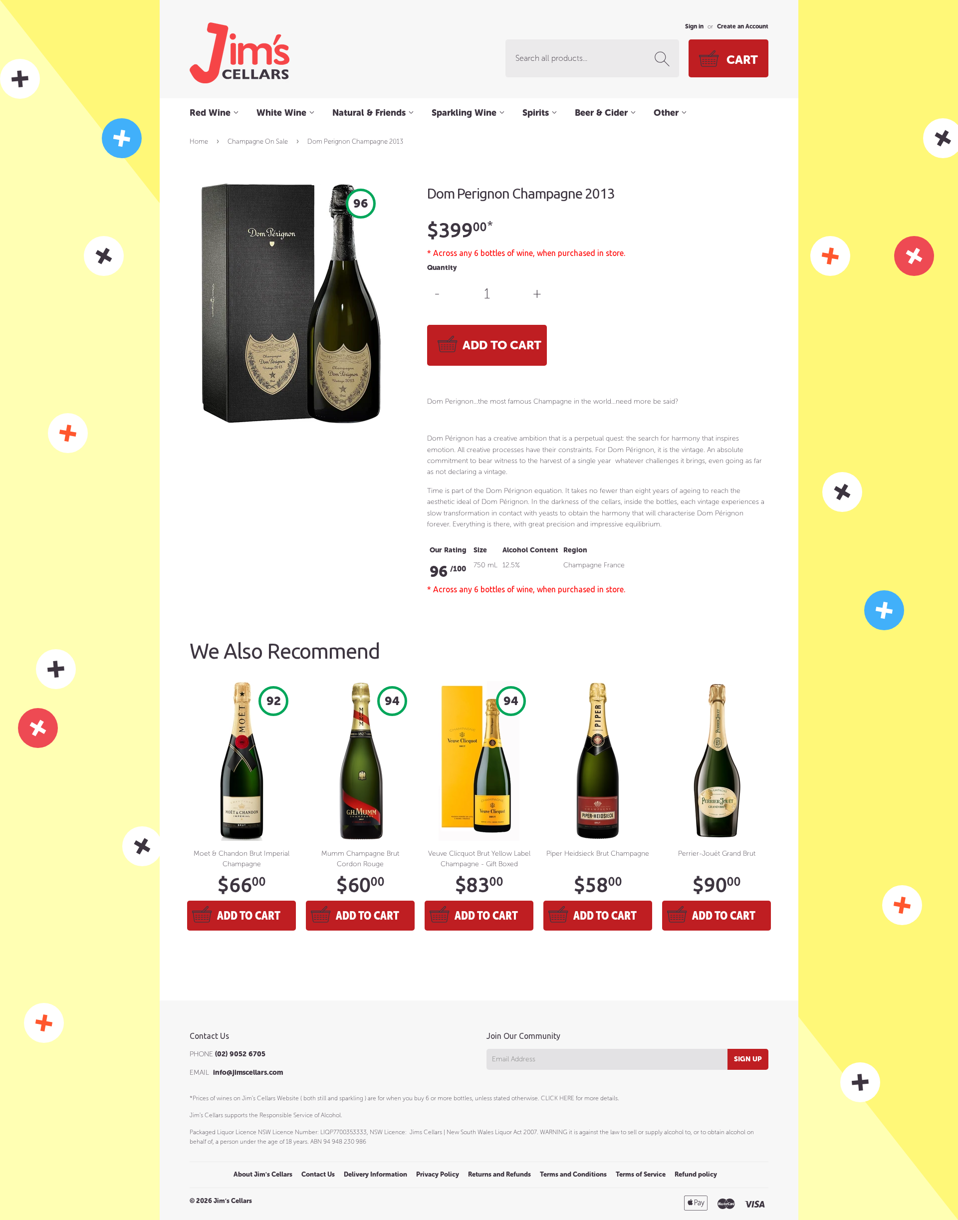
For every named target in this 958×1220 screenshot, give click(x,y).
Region (575, 550)
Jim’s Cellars (233, 1201)
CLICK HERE (557, 1098)
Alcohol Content (530, 550)
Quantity (442, 267)
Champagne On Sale (258, 141)
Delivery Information (375, 1174)
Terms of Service (641, 1174)
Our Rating (448, 550)
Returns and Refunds (499, 1174)
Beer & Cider (602, 112)
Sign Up (748, 1059)
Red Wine (211, 112)
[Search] (664, 58)
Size (480, 550)
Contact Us (318, 1174)
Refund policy (696, 1174)
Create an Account (742, 26)
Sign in (694, 26)
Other (667, 112)
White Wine (282, 112)
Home (199, 141)
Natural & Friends (370, 112)
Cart (742, 59)
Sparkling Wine (465, 112)
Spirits (536, 112)
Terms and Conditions (573, 1174)
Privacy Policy (437, 1174)
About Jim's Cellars (263, 1174)
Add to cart (248, 915)
